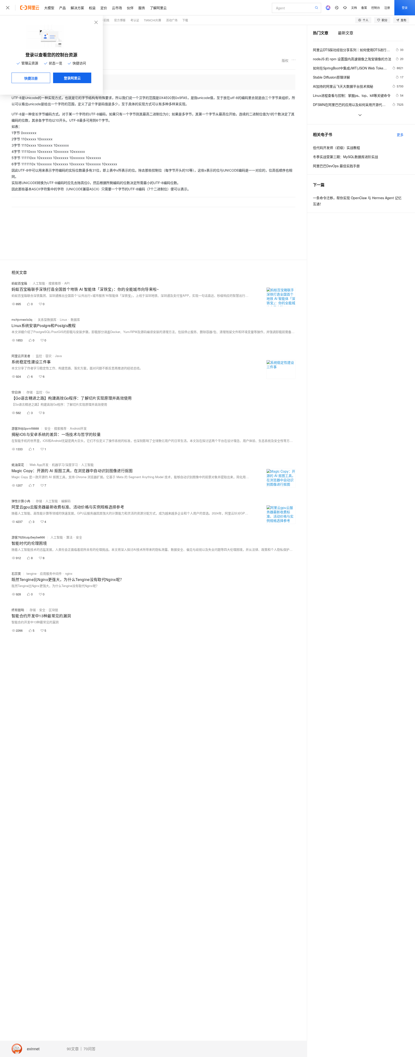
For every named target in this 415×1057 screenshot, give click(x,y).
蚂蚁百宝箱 (19, 283)
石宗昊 (16, 573)
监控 (39, 355)
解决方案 (77, 7)
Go (48, 392)
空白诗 (16, 392)
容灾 (48, 355)
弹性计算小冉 (21, 501)
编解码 (66, 501)
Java (58, 355)
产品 (62, 7)
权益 (92, 7)
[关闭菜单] (7, 7)
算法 (69, 537)
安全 (47, 428)
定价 (103, 7)
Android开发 (78, 428)
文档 (354, 8)
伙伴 (130, 7)
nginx (69, 573)
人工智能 (39, 283)
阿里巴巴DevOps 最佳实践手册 (336, 165)
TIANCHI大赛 (152, 20)
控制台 (375, 8)
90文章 (73, 1048)
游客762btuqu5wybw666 (28, 537)
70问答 (90, 1048)
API (67, 283)
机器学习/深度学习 (65, 464)
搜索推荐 (55, 283)
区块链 (53, 609)
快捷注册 (31, 78)
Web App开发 (39, 464)
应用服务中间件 (51, 573)
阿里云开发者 (21, 355)
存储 (29, 392)
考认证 (134, 20)
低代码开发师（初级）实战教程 (336, 147)
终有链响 (18, 609)
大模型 (49, 7)
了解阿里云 (158, 7)
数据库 (75, 319)
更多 (400, 134)
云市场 (117, 7)
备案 (364, 8)
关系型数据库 (47, 319)
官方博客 (120, 20)
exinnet (33, 1048)
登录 (405, 8)
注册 (387, 8)
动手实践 (103, 20)
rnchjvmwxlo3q (22, 319)
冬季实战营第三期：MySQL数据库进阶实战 (345, 156)
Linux (63, 319)
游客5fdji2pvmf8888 (25, 428)
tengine (31, 573)
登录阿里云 (72, 77)
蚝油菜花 (18, 464)
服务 (141, 7)
